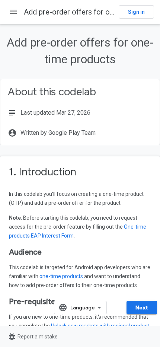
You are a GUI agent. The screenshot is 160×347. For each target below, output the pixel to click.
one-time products (61, 276)
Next (141, 307)
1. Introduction (42, 171)
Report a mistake (32, 337)
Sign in (136, 12)
